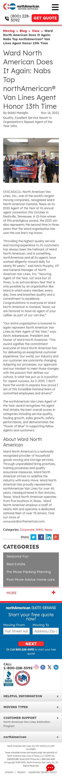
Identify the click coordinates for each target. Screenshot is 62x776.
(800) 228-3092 (20, 18)
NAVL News (44, 530)
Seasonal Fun (17, 556)
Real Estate (15, 564)
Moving (9, 31)
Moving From (14, 625)
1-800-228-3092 (17, 666)
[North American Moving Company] (21, 12)
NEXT (31, 643)
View (36, 31)
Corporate (27, 530)
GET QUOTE (45, 18)
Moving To (41, 625)
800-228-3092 (25, 649)
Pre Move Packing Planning (28, 572)
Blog (24, 31)
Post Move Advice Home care (30, 579)
